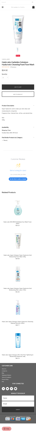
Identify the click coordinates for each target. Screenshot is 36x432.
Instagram (15, 388)
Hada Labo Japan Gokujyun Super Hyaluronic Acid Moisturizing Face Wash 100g (18, 255)
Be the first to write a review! (18, 179)
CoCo (18, 7)
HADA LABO (6, 59)
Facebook (3, 388)
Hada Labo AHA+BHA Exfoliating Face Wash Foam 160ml (17, 222)
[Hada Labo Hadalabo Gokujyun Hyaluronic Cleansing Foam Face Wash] (18, 29)
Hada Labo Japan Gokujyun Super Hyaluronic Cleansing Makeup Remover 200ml (17, 322)
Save (19, 55)
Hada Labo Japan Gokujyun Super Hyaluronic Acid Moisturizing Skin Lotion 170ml (18, 289)
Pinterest (11, 388)
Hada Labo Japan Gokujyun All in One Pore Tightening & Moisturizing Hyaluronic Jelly (17, 355)
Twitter (7, 388)
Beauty (5, 140)
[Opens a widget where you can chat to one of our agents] (6, 429)
